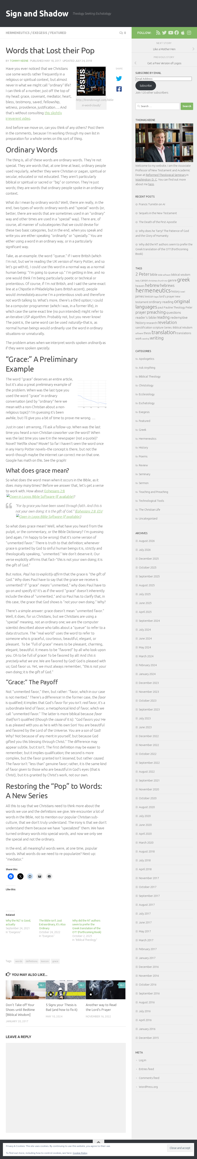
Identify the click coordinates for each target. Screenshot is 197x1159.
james (139, 296)
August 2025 (147, 585)
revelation (167, 322)
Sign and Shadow (37, 13)
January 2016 (147, 1029)
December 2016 (149, 966)
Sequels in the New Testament (158, 213)
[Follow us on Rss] (158, 32)
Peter (189, 307)
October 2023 (147, 700)
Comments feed (149, 1078)
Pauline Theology (174, 307)
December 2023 (149, 682)
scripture (158, 327)
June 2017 (145, 922)
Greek (142, 429)
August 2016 (147, 1002)
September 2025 (149, 576)
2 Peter (142, 274)
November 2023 (149, 691)
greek (183, 279)
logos (156, 297)
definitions (31, 961)
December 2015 (149, 1037)
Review (143, 465)
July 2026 (145, 549)
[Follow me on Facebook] (176, 32)
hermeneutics (153, 290)
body (137, 281)
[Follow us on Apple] (182, 32)
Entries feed (146, 1069)
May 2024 (145, 647)
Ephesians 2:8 (54, 491)
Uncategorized (148, 518)
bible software (164, 275)
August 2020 (147, 807)
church (161, 281)
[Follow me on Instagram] (189, 32)
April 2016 (145, 1020)
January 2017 (147, 958)
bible (153, 274)
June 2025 (145, 603)
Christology (146, 385)
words (18, 961)
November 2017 (149, 878)
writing (157, 337)
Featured (58, 33)
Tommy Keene (19, 60)
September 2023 (149, 709)
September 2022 (149, 762)
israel (182, 292)
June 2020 (145, 824)
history (175, 291)
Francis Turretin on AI (152, 204)
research (151, 322)
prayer (140, 312)
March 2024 (146, 656)
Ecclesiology (146, 394)
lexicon (45, 961)
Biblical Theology (149, 376)
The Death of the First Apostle (158, 222)
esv (165, 281)
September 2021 (149, 780)
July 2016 (145, 1011)
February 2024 (148, 665)
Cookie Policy (80, 1153)
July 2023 (145, 718)
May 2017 (145, 931)
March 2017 (146, 940)
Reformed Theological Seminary (166, 175)
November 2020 (149, 789)
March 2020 (146, 842)
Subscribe (146, 85)
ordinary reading (161, 302)
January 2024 (147, 674)
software (139, 333)
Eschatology (146, 403)
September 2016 (149, 993)
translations (183, 333)
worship (145, 339)
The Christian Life (149, 509)
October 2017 (147, 887)
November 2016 (149, 975)
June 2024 (145, 638)
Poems (143, 456)
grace (55, 961)
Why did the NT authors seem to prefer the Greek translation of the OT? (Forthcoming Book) (164, 249)
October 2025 (147, 567)
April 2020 (145, 833)
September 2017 (149, 895)
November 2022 (149, 745)
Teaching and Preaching (153, 491)
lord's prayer (166, 296)
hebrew (152, 285)
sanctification (143, 327)
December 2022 (149, 736)
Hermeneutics (18, 33)
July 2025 (145, 594)
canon (144, 280)
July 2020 (145, 816)
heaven (139, 285)
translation (164, 332)
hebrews (167, 285)
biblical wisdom (180, 274)
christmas (153, 281)
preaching (156, 312)
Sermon (144, 483)
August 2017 (147, 904)
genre (172, 280)
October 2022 (147, 753)
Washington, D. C (146, 179)
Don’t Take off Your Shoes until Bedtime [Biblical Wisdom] (20, 1009)
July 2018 (145, 860)
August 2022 (147, 771)
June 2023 (145, 727)
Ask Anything (147, 367)
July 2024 (145, 629)
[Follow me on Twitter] (164, 32)
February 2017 (148, 949)
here (151, 184)
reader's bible (145, 317)
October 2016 (147, 984)
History (143, 447)
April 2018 (145, 869)
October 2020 (147, 798)
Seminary (144, 474)
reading (163, 317)
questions (173, 312)
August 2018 (147, 851)
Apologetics (146, 358)
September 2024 (149, 620)
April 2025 (145, 611)
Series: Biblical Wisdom (178, 327)
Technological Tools (151, 500)
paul (160, 307)
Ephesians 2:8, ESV (89, 511)
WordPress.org (148, 1086)
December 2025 (149, 558)
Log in (142, 1060)
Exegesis (40, 33)
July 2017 (145, 913)
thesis (147, 333)
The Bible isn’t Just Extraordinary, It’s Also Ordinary (52, 924)
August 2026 (147, 540)
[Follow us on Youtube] (170, 32)
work (138, 338)
